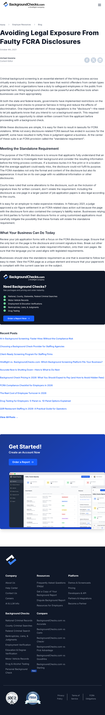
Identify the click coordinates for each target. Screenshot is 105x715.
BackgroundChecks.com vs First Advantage (51, 648)
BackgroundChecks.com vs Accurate (51, 622)
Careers (9, 598)
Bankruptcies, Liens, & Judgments (16, 638)
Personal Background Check (20, 671)
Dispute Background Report (51, 600)
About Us (10, 582)
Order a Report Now (17, 318)
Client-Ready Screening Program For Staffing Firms (26, 354)
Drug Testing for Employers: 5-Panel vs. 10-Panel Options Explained (35, 401)
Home (2, 25)
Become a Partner (77, 603)
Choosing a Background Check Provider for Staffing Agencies (32, 346)
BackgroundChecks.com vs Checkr (51, 640)
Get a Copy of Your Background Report (47, 593)
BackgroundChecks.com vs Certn (51, 631)
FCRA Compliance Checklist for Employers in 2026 (26, 385)
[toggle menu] (99, 5)
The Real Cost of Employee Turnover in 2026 (23, 393)
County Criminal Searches (18, 625)
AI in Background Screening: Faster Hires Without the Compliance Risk (36, 338)
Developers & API (77, 593)
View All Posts (9, 417)
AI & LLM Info (12, 603)
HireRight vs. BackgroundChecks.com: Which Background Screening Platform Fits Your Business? (51, 362)
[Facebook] (87, 60)
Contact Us (11, 593)
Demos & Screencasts (79, 582)
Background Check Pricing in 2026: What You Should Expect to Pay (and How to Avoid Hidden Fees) (52, 377)
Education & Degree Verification (15, 652)
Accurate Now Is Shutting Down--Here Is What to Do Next (30, 369)
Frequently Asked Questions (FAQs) (51, 584)
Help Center (11, 588)
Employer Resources (21, 24)
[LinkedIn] (100, 60)
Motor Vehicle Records (17, 658)
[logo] (24, 5)
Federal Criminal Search (17, 630)
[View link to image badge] (11, 698)
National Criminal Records (18, 620)
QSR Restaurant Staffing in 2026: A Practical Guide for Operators (33, 408)
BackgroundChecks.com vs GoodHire (51, 657)
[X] (93, 60)
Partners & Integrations (79, 598)
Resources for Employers (50, 605)
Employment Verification (18, 644)
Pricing (71, 588)
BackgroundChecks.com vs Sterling (51, 666)
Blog (40, 24)
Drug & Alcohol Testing (17, 664)
